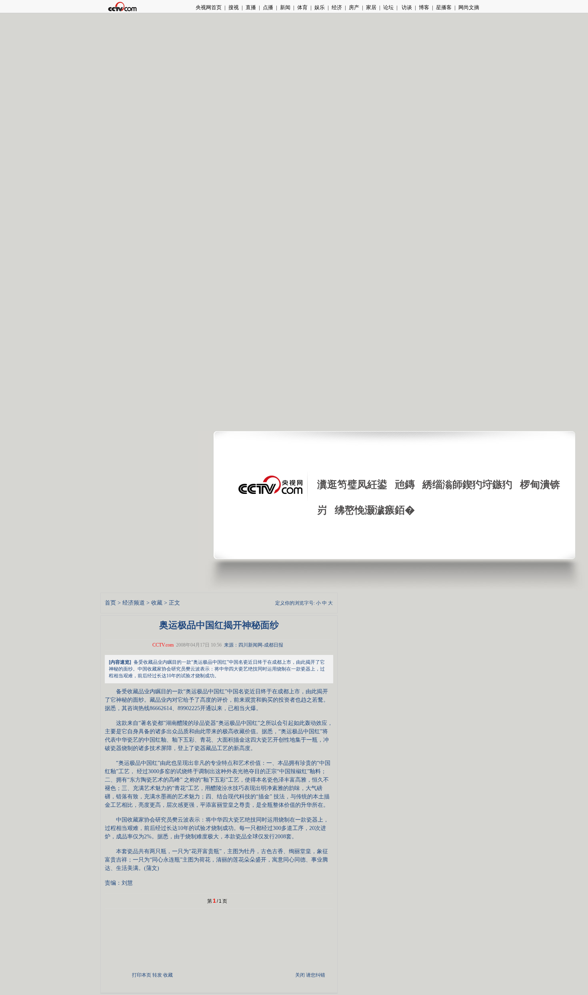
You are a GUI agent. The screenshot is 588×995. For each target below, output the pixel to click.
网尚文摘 (468, 7)
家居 (371, 7)
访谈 (406, 7)
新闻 (285, 7)
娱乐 (319, 7)
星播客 (444, 7)
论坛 (388, 7)
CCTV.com (163, 645)
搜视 (233, 7)
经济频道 (133, 603)
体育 (302, 7)
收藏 (156, 603)
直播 (251, 7)
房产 (354, 7)
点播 (268, 7)
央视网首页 (209, 7)
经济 (337, 7)
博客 (424, 7)
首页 (110, 603)
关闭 (300, 975)
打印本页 (141, 975)
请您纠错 (315, 975)
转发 (157, 975)
